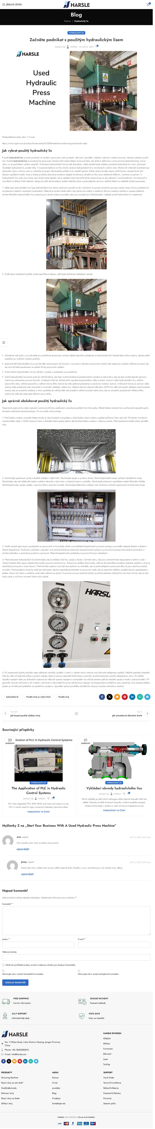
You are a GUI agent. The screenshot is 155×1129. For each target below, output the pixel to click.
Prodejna (56, 1098)
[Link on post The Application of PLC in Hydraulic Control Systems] (38, 759)
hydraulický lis (12, 697)
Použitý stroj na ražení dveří (38, 697)
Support (107, 1072)
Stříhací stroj (7, 1103)
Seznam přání (109, 1103)
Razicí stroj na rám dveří (12, 1082)
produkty (6, 1072)
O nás (55, 1082)
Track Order (108, 1077)
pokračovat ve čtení (38, 811)
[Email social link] (117, 697)
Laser (105, 1059)
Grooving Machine (9, 1077)
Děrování (107, 1053)
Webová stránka (9, 951)
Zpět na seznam (76, 714)
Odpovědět (23, 849)
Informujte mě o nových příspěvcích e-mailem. (98, 973)
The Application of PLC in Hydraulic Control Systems (39, 790)
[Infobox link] (38, 1001)
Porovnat (107, 1098)
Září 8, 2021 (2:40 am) (140, 862)
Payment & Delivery (112, 1093)
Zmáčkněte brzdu (8, 1088)
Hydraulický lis (81, 21)
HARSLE (74, 46)
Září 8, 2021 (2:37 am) (140, 837)
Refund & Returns (111, 1088)
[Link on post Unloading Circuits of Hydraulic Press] (114, 759)
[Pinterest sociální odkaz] (125, 697)
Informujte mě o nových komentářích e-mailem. (23, 973)
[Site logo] (76, 4)
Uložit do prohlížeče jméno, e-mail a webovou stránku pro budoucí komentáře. (41, 964)
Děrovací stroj (7, 1093)
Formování (108, 1048)
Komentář (7, 904)
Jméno (6, 939)
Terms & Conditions (112, 1082)
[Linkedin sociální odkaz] (132, 697)
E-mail (81, 939)
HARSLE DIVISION (112, 1033)
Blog (54, 1093)
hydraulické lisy (16, 157)
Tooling (106, 1064)
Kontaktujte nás (58, 1103)
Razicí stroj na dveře (10, 1098)
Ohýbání (107, 1038)
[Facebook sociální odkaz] (102, 697)
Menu (55, 1072)
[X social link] (110, 697)
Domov (67, 21)
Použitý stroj (63, 697)
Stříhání (106, 1043)
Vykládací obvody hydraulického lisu (114, 788)
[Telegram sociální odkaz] (147, 697)
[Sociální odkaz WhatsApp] (140, 697)
